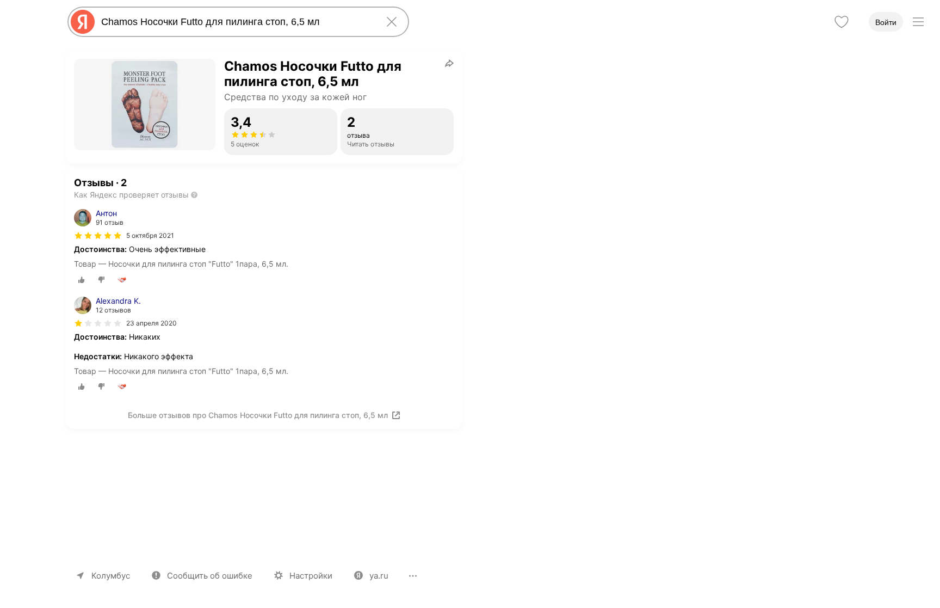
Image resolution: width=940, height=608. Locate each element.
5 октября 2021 (150, 235)
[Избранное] (842, 22)
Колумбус (110, 575)
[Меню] (918, 22)
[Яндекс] (83, 22)
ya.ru (378, 575)
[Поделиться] (449, 63)
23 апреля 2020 (151, 323)
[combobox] (236, 22)
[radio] (81, 279)
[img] (98, 235)
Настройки (310, 575)
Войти (885, 22)
